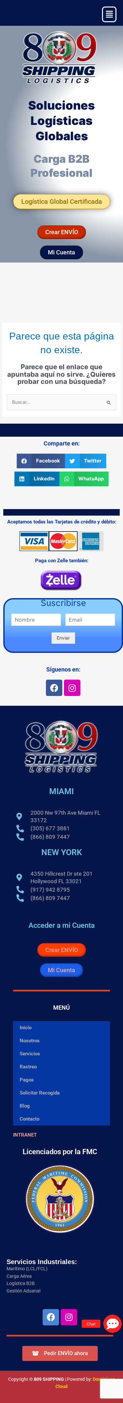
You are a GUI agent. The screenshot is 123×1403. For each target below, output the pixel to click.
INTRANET (25, 1135)
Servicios (30, 1054)
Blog (25, 1106)
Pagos (27, 1080)
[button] (41, 461)
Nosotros (30, 1041)
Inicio (25, 1028)
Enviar (63, 638)
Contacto (29, 1119)
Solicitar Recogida (40, 1093)
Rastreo (28, 1067)
